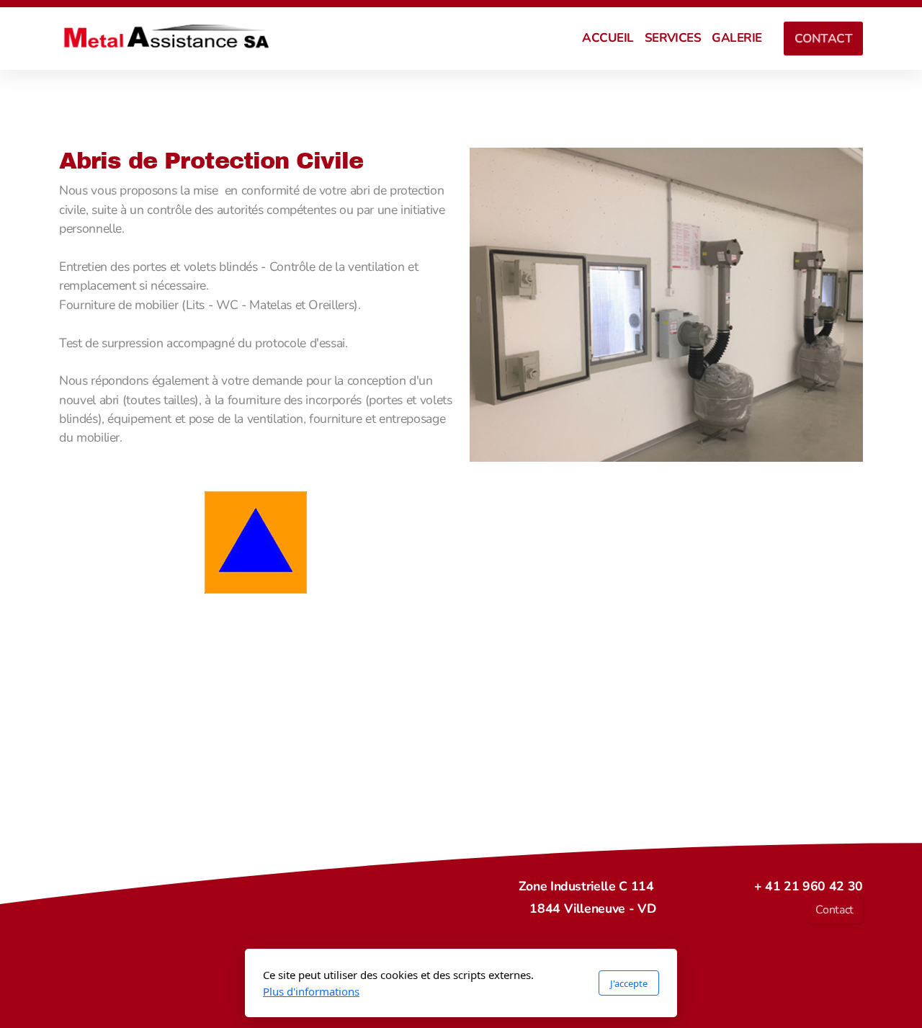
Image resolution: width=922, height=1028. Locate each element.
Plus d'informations (311, 991)
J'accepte (629, 983)
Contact (834, 910)
